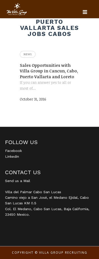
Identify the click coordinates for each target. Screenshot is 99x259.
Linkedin (12, 156)
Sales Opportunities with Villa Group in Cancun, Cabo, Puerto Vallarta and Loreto (49, 71)
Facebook (13, 151)
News (28, 54)
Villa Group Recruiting (63, 252)
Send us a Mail (17, 181)
